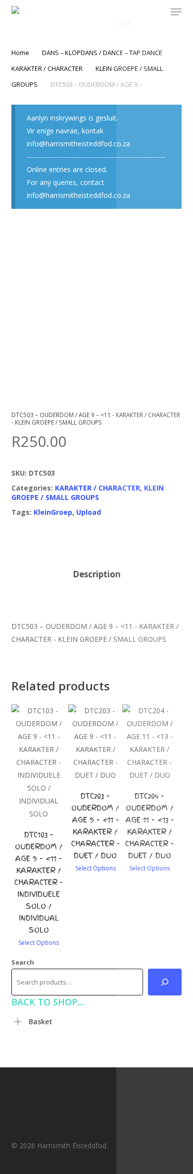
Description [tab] (97, 574)
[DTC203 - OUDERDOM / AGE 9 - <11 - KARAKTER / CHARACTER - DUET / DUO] (95, 743)
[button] (176, 12)
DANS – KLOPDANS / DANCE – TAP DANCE (102, 52)
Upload (88, 512)
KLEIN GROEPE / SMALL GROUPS (87, 492)
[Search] (165, 982)
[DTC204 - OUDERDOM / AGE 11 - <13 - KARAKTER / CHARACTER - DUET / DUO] (149, 743)
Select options (38, 943)
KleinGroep (53, 512)
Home (20, 52)
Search (22, 962)
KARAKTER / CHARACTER (47, 68)
